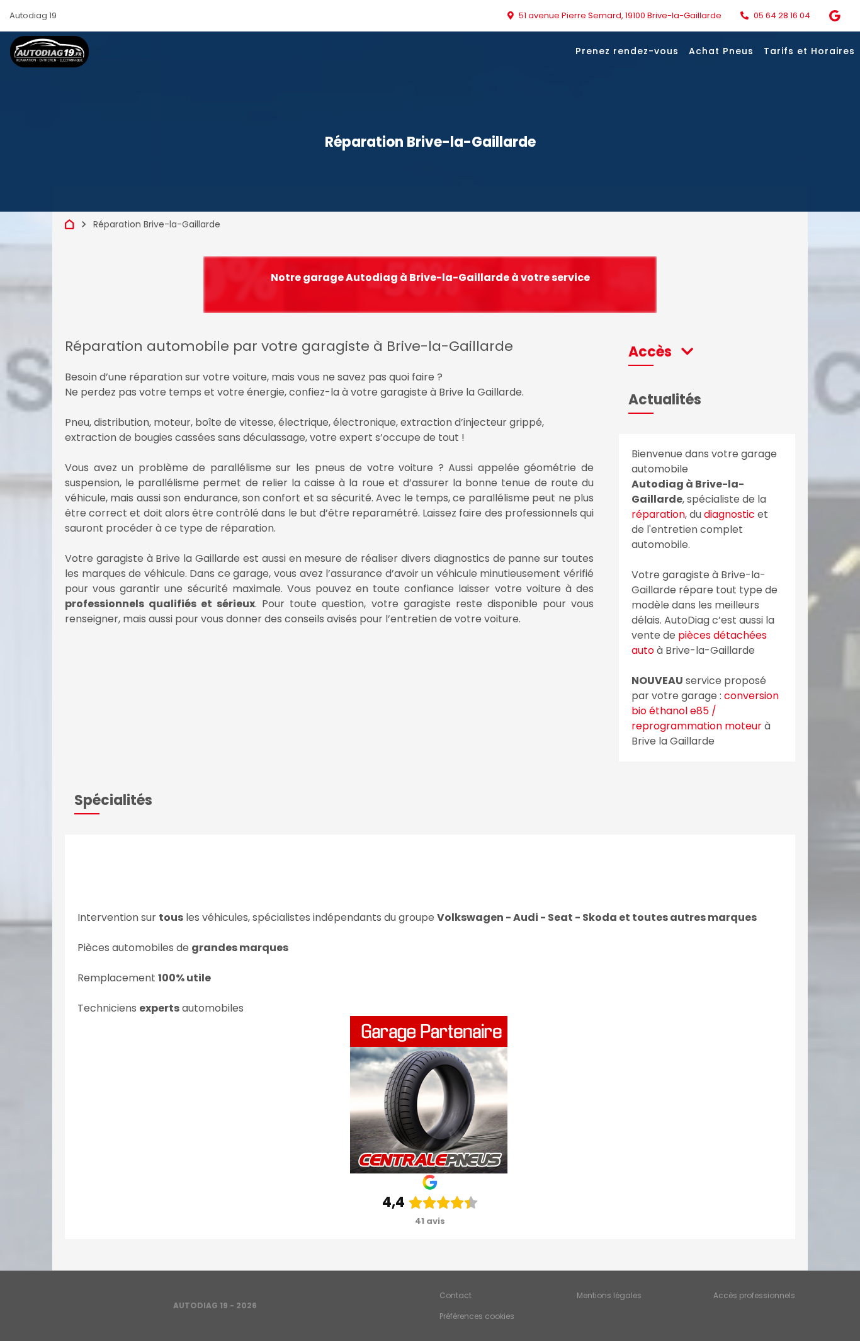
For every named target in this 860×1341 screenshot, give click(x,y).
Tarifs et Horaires (809, 51)
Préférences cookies (476, 1316)
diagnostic (729, 514)
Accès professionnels (754, 1295)
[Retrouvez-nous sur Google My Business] (839, 16)
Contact (455, 1295)
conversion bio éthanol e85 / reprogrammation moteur (705, 710)
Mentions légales (609, 1295)
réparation (658, 514)
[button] (660, 352)
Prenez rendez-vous (627, 51)
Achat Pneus (721, 51)
